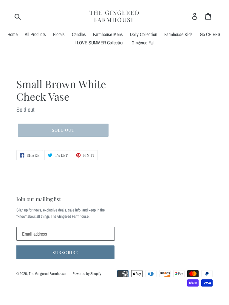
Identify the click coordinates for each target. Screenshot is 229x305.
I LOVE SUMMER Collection (99, 42)
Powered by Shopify (86, 273)
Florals (59, 34)
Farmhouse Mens (108, 34)
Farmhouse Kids (178, 34)
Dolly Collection (143, 34)
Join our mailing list (38, 199)
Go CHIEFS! (211, 34)
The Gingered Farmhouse (114, 16)
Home (12, 34)
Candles (79, 34)
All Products (35, 34)
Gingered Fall (142, 42)
